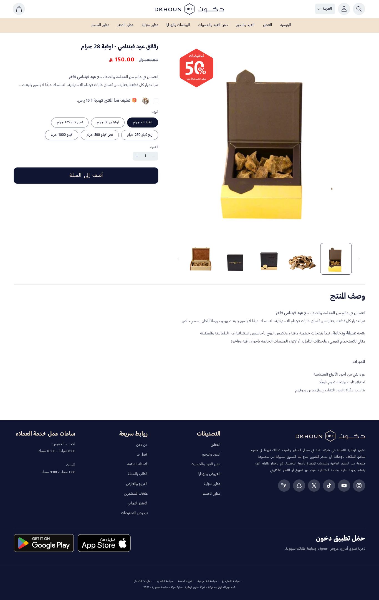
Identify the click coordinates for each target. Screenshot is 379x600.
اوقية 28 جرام (142, 122)
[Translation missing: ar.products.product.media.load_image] (336, 258)
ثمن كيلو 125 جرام (70, 122)
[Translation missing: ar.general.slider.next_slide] (178, 259)
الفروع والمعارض (137, 484)
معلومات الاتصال (143, 581)
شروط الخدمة (185, 581)
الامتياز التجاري (138, 504)
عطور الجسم (211, 494)
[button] (359, 9)
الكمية (154, 147)
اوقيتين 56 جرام (108, 122)
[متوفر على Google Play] (44, 543)
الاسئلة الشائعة (137, 464)
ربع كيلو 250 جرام (139, 135)
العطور (215, 445)
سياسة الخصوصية (207, 581)
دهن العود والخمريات (205, 464)
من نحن (142, 445)
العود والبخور (211, 455)
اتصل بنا (142, 455)
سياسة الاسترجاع (231, 581)
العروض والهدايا (209, 474)
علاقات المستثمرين (136, 494)
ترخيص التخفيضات (134, 513)
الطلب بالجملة (138, 474)
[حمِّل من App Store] (104, 543)
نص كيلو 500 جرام (100, 135)
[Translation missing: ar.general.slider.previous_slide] (359, 259)
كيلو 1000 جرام (61, 135)
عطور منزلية (212, 484)
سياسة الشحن (165, 581)
